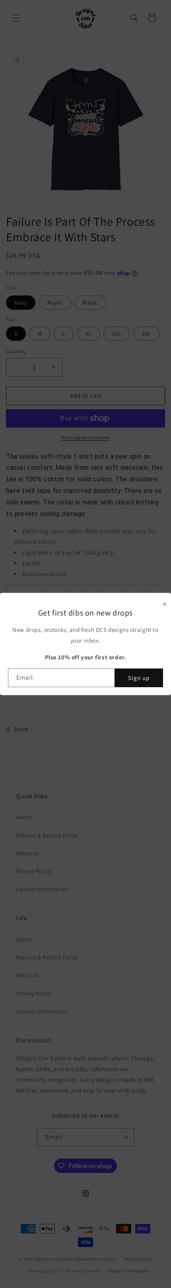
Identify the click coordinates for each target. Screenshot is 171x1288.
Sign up (139, 678)
